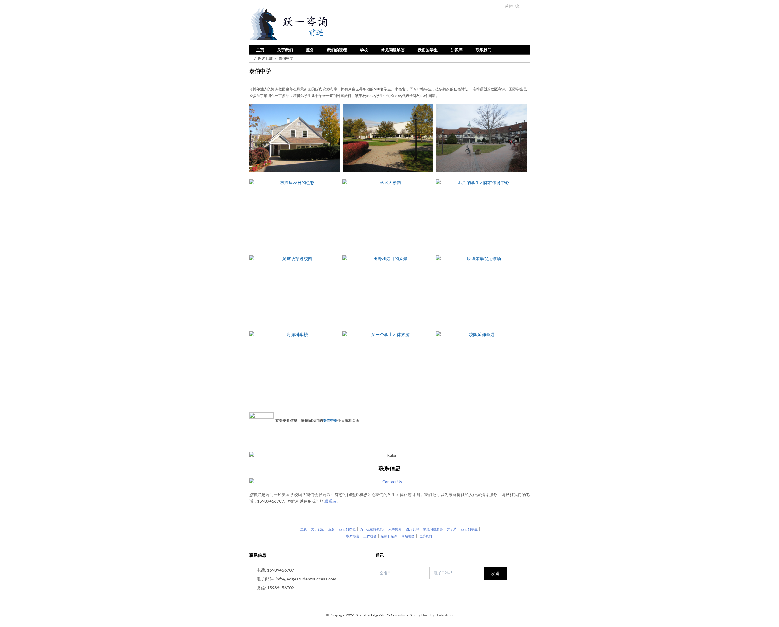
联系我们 (483, 50)
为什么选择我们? (372, 529)
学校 (364, 50)
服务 (310, 50)
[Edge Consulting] (304, 24)
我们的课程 (337, 50)
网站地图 (408, 536)
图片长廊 (265, 58)
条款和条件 (389, 536)
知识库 (457, 50)
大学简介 (395, 529)
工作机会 (370, 536)
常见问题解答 (393, 50)
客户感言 (352, 536)
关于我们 (285, 50)
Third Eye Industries (437, 615)
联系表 (330, 501)
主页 (260, 50)
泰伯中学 (330, 420)
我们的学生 (428, 50)
